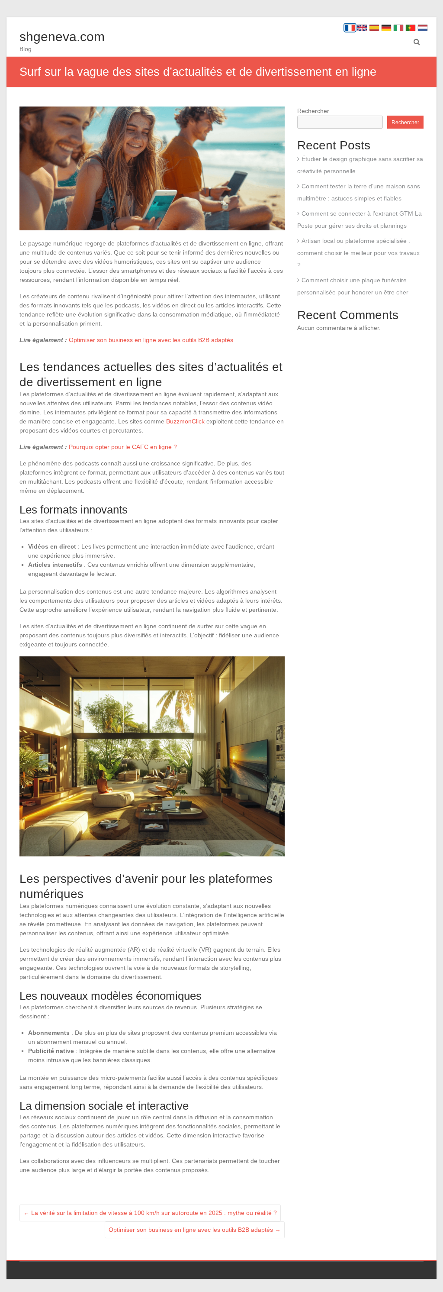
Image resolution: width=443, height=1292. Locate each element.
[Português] (410, 27)
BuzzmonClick (185, 421)
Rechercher (313, 110)
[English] (362, 27)
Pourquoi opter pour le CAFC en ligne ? (123, 446)
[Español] (374, 27)
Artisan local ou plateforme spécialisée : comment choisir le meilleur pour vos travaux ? (358, 252)
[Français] (350, 27)
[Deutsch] (386, 27)
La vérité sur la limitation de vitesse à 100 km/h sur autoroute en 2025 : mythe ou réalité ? (150, 1212)
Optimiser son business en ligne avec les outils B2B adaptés (151, 339)
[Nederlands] (422, 27)
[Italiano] (398, 27)
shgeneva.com (62, 36)
